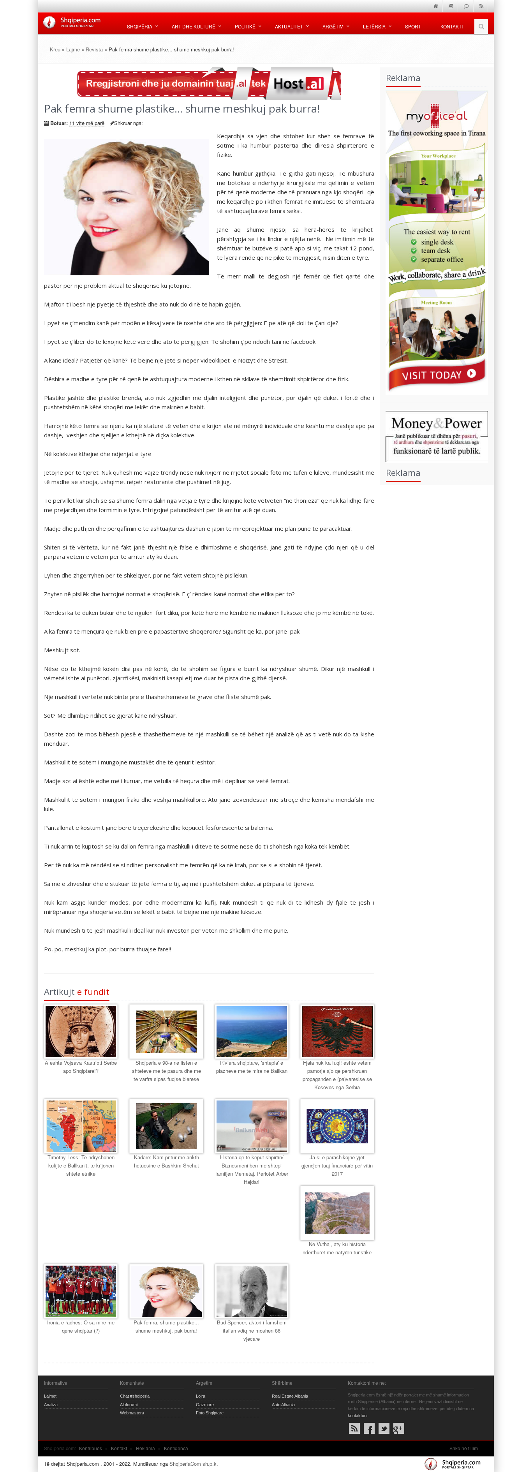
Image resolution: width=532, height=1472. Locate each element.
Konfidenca (176, 1448)
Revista (94, 49)
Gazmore (205, 1404)
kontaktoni (357, 1415)
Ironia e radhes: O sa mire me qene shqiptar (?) (81, 1326)
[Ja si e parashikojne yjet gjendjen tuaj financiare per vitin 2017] (337, 1126)
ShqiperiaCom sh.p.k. (193, 1463)
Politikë (245, 26)
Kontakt (119, 1448)
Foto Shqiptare (210, 1412)
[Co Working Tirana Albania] (434, 241)
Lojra (200, 1396)
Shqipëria (139, 26)
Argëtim (333, 26)
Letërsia (374, 26)
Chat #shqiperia (135, 1396)
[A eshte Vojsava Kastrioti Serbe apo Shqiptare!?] (81, 1031)
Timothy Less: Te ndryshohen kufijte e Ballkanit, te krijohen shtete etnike (81, 1165)
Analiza (51, 1404)
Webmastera (132, 1412)
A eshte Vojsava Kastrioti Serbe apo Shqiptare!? (81, 1066)
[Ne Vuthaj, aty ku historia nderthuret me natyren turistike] (337, 1213)
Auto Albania (283, 1404)
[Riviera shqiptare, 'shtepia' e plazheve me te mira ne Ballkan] (252, 1031)
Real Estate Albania (290, 1396)
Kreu (55, 49)
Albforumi (128, 1404)
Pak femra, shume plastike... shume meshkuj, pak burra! (166, 1326)
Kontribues (90, 1448)
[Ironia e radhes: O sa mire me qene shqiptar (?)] (81, 1291)
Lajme (73, 49)
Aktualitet (289, 26)
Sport (413, 26)
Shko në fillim (463, 1448)
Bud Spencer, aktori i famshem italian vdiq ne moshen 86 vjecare (252, 1330)
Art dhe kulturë (193, 26)
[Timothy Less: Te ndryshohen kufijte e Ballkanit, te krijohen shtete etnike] (81, 1126)
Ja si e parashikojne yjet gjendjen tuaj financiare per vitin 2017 (337, 1165)
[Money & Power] (434, 435)
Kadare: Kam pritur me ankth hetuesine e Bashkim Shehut (166, 1161)
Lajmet (50, 1396)
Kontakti (451, 26)
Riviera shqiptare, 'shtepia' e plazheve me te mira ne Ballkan (251, 1066)
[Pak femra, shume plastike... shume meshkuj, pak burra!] (166, 1291)
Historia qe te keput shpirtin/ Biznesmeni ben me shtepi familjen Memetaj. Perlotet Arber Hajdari (251, 1169)
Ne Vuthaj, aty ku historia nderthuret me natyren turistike (337, 1248)
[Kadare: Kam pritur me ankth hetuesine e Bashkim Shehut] (166, 1126)
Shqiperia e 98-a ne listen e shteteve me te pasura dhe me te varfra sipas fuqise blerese (166, 1071)
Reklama (145, 1448)
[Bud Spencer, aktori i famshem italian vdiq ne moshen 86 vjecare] (252, 1291)
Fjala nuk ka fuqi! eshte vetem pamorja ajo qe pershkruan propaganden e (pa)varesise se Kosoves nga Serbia (337, 1074)
